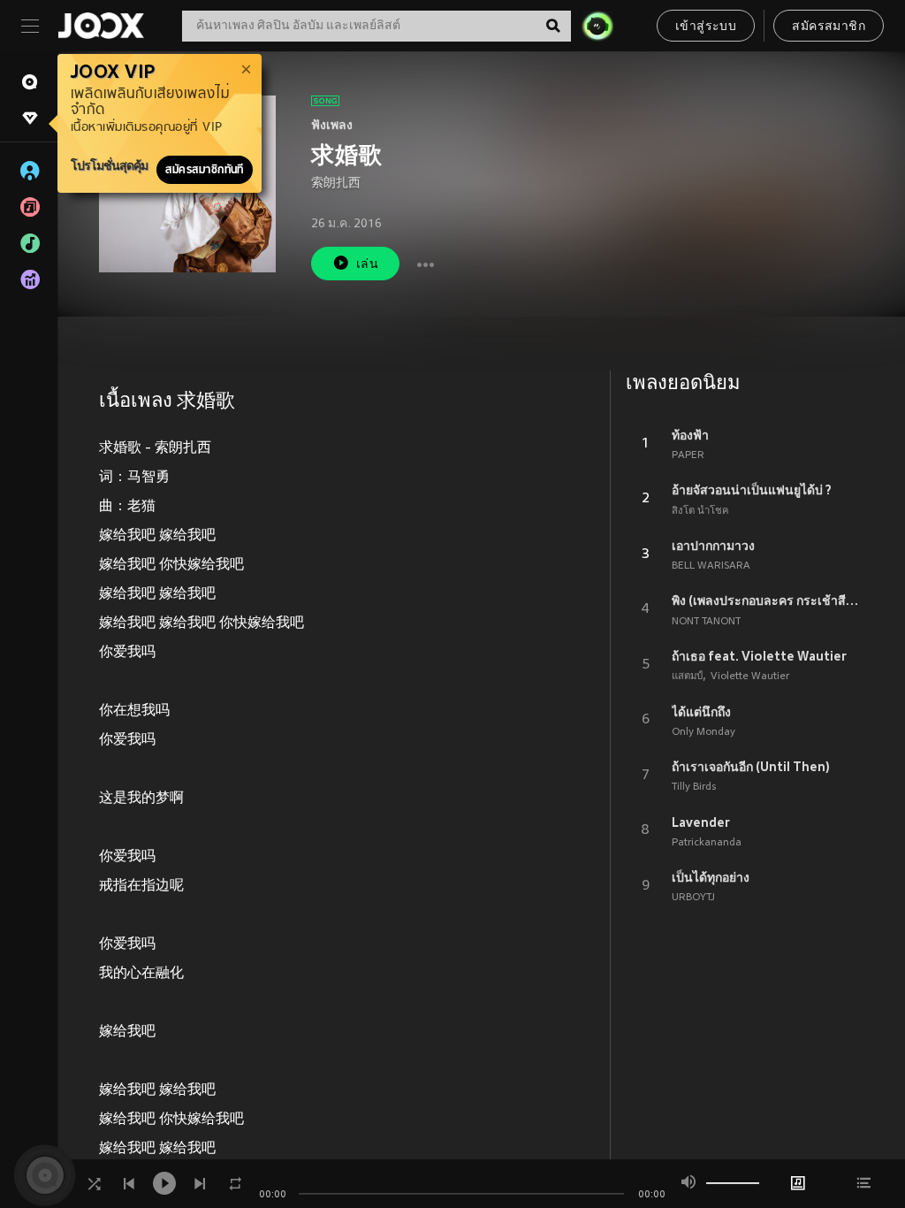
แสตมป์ (687, 676)
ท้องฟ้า (690, 435)
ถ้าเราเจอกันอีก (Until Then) (751, 767)
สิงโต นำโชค (700, 511)
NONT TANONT (706, 621)
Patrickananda (706, 842)
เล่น (367, 264)
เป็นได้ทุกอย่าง (710, 877)
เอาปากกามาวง (713, 546)
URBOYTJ (693, 897)
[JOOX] (101, 25)
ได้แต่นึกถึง (701, 712)
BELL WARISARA (711, 566)
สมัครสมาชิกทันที (204, 170)
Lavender (701, 822)
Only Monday (703, 732)
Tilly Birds (694, 787)
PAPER (688, 455)
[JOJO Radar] (597, 25)
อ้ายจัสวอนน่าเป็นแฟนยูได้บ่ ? (752, 490)
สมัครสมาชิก (828, 27)
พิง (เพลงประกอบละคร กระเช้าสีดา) (767, 600)
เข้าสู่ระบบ (705, 27)
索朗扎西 (336, 183)
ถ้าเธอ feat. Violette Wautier (759, 656)
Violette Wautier (750, 676)
